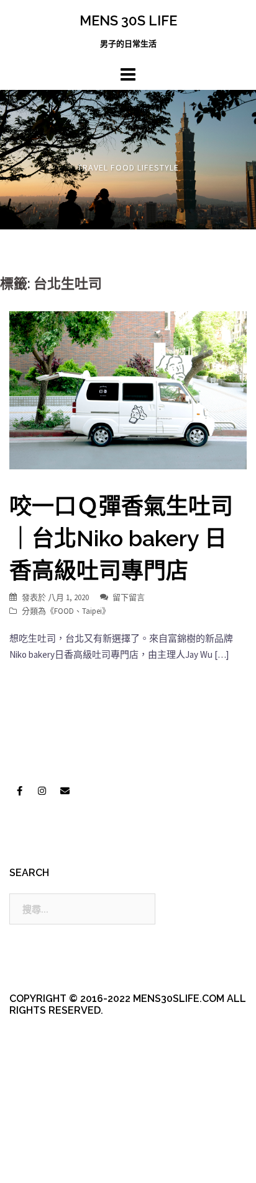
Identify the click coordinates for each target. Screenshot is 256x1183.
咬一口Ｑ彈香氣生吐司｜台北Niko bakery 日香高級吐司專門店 (121, 538)
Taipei (92, 611)
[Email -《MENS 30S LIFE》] (65, 791)
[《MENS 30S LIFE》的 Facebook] (19, 791)
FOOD (64, 611)
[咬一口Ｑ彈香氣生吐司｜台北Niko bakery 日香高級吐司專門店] (128, 389)
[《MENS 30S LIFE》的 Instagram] (42, 791)
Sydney (44, 1163)
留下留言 (128, 597)
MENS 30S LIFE (128, 20)
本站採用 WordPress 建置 (60, 1141)
